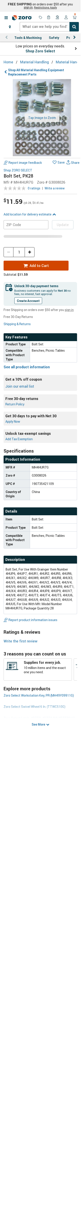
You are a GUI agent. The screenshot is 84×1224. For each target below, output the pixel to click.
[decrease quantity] (8, 252)
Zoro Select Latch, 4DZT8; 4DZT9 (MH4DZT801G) (39, 718)
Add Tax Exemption (19, 439)
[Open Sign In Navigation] (66, 17)
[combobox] (49, 26)
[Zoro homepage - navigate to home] (22, 17)
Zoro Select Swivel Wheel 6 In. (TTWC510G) (34, 706)
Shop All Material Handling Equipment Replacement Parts (36, 72)
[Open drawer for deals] (40, 17)
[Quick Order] (49, 17)
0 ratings (34, 188)
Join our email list (19, 386)
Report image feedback (25, 162)
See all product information (27, 366)
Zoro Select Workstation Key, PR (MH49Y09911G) (39, 695)
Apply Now (12, 421)
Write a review (55, 188)
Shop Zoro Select (40, 51)
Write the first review (20, 641)
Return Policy (14, 404)
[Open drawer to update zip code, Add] (10, 26)
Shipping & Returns (17, 324)
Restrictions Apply (45, 7)
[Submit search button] (74, 26)
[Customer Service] (57, 17)
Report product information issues (33, 620)
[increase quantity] (29, 252)
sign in (28, 7)
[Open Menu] (6, 17)
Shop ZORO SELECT (18, 170)
